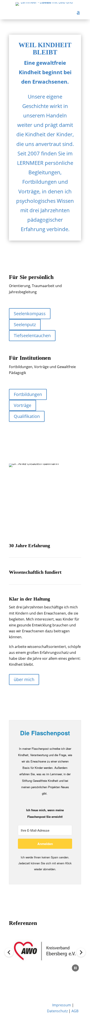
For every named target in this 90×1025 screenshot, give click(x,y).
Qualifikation (27, 416)
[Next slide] (81, 952)
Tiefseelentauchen (32, 335)
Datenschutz (57, 1011)
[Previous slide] (9, 952)
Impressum (61, 1005)
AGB (74, 1011)
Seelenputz (25, 324)
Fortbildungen (28, 394)
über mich (24, 679)
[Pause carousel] (75, 967)
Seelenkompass (30, 313)
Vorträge (22, 405)
